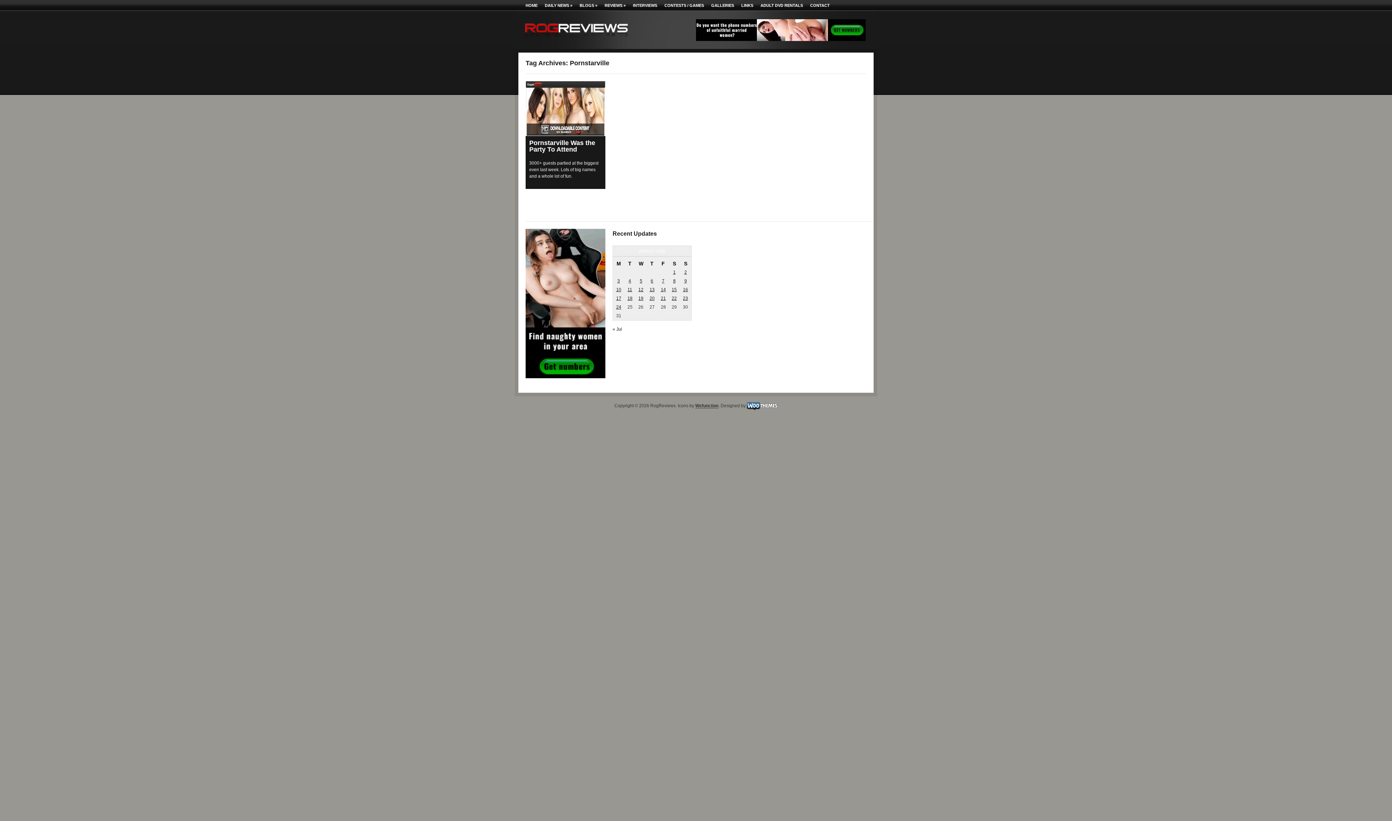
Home (532, 5)
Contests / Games (684, 5)
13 (652, 289)
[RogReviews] (576, 38)
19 (640, 298)
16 (685, 289)
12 (640, 289)
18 (630, 298)
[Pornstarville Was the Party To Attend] (565, 108)
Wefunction (706, 406)
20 (652, 298)
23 (685, 298)
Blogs (588, 5)
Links (747, 5)
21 (663, 298)
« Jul (617, 329)
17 (618, 298)
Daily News (558, 5)
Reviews (615, 5)
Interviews (645, 5)
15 (674, 289)
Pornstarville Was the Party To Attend (562, 146)
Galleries (722, 5)
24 (618, 307)
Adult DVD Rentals (782, 5)
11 (629, 289)
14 (663, 289)
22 (674, 298)
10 (618, 289)
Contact (820, 5)
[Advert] (781, 39)
